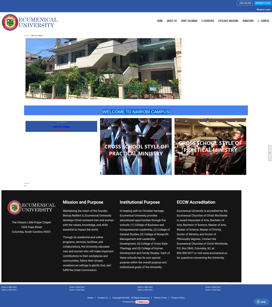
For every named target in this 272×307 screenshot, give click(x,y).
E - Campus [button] (263, 21)
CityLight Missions (228, 21)
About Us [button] (172, 21)
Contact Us (103, 297)
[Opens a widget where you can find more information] (261, 302)
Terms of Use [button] (160, 297)
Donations (248, 21)
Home (160, 21)
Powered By (129, 301)
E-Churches (208, 21)
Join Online (244, 3)
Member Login (263, 3)
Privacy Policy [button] (178, 297)
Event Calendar (189, 21)
